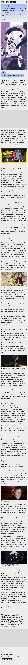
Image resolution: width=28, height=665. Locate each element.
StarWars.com (17, 300)
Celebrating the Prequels (12, 75)
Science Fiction (6, 659)
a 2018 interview (16, 228)
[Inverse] (11, 2)
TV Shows (13, 656)
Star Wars (4, 656)
